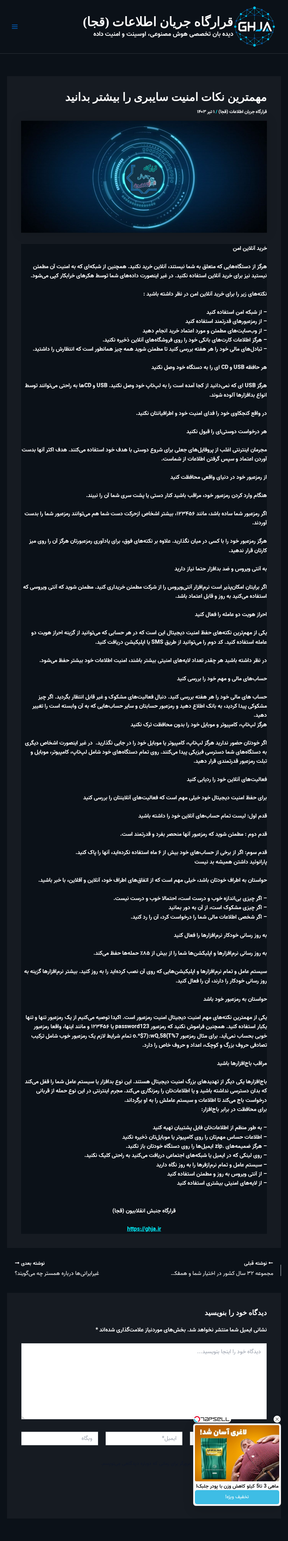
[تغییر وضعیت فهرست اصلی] (14, 26)
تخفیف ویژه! (237, 1497)
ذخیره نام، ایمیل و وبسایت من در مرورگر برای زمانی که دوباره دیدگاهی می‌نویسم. (179, 1464)
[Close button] (277, 1419)
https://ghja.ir (144, 1229)
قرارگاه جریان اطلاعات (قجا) (158, 22)
